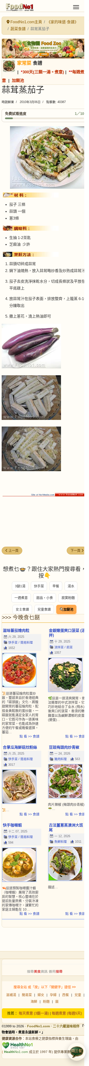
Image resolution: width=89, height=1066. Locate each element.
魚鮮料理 (60, 841)
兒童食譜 (44, 609)
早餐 (55, 586)
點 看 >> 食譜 (29, 736)
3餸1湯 (20, 586)
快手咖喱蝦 (12, 825)
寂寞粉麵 (68, 598)
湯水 (71, 586)
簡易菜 (27, 995)
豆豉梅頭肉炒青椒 (64, 747)
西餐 (65, 995)
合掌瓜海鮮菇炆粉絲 (20, 747)
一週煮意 (21, 598)
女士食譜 (22, 609)
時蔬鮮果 (8, 102)
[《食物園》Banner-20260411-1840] (44, 48)
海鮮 (34, 1001)
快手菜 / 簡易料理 (20, 642)
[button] (77, 1052)
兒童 (78, 995)
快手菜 (39, 586)
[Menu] (76, 7)
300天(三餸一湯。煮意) (43, 72)
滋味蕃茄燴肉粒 (16, 631)
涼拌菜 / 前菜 (63, 647)
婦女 (40, 995)
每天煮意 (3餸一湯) (34, 1013)
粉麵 (46, 1001)
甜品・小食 (44, 598)
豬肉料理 (60, 759)
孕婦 (53, 995)
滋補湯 (11, 995)
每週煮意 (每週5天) (67, 1013)
